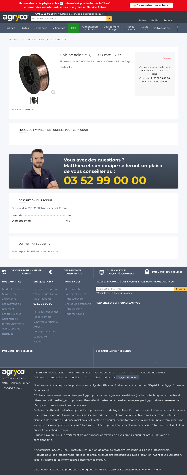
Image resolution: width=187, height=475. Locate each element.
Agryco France (127, 377)
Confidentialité (104, 372)
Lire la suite (66, 67)
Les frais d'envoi (12, 313)
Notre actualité (73, 298)
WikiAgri (38, 341)
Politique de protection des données (57, 377)
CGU (122, 372)
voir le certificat (152, 469)
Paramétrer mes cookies (49, 372)
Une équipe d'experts (77, 303)
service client (79, 13)
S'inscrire (180, 289)
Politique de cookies (153, 372)
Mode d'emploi (42, 316)
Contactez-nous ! (75, 293)
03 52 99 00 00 (45, 13)
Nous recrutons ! (74, 313)
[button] (143, 17)
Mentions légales (79, 372)
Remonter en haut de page (178, 459)
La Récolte (40, 336)
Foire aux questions (45, 311)
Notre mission (73, 308)
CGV (132, 372)
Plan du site (92, 377)
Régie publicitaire (44, 331)
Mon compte (72, 289)
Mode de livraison (13, 289)
